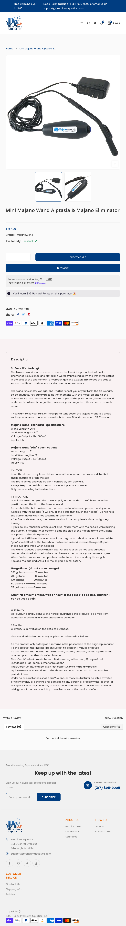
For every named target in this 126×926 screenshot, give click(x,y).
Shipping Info (13, 889)
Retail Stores (73, 826)
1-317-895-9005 (79, 4)
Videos (99, 826)
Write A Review (12, 718)
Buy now (63, 268)
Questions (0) (111, 726)
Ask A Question (114, 718)
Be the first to (63, 738)
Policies (10, 894)
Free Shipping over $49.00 (25, 6)
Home (9, 48)
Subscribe (49, 797)
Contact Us (13, 884)
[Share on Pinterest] (28, 314)
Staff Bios (71, 836)
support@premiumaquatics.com (63, 8)
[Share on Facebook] (18, 314)
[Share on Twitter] (23, 314)
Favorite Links (103, 831)
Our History (72, 831)
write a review (71, 738)
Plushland (64, 916)
